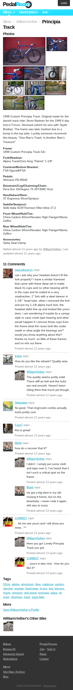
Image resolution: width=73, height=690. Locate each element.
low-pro (59, 588)
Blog (5, 676)
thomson (16, 597)
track (27, 597)
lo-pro (43, 588)
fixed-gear (31, 588)
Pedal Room (17, 5)
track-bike (38, 597)
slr (60, 592)
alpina (15, 584)
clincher (8, 588)
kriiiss (8, 359)
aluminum (27, 584)
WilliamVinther (52, 249)
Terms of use (49, 686)
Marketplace (28, 12)
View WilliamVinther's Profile (21, 609)
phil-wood (30, 592)
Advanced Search (13, 654)
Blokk (8, 446)
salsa (53, 592)
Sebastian (8, 406)
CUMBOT (8, 522)
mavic (7, 592)
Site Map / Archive (14, 671)
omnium (17, 592)
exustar (19, 588)
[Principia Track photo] (24, 39)
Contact (44, 658)
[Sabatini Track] (8, 626)
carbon (59, 584)
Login (64, 2)
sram (6, 597)
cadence (47, 584)
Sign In (51, 649)
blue (38, 584)
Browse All (9, 649)
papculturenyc (8, 273)
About (43, 654)
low (51, 588)
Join (45, 12)
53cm (6, 584)
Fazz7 (8, 428)
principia (43, 592)
